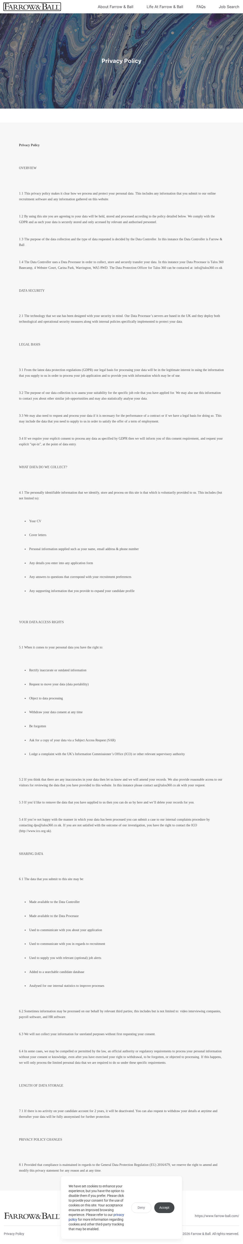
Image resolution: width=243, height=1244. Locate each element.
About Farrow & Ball (115, 6)
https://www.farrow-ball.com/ (217, 1216)
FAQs (201, 6)
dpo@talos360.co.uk (47, 825)
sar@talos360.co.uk (167, 785)
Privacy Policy (14, 1234)
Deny (141, 1207)
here (140, 802)
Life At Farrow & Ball (165, 6)
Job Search (229, 6)
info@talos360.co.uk (208, 268)
